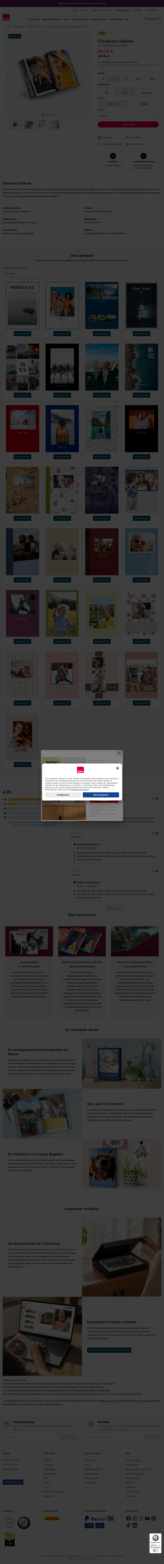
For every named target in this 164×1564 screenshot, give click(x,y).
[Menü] (159, 1534)
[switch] (155, 1550)
